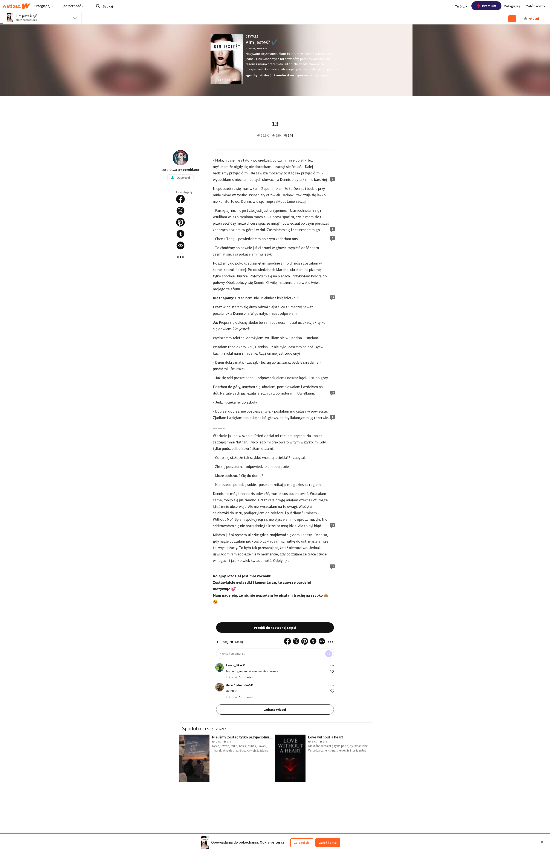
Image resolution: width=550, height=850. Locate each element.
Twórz (460, 6)
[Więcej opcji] (332, 665)
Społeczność (71, 6)
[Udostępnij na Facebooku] (180, 199)
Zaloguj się (302, 843)
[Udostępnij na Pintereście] (180, 222)
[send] (328, 653)
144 (290, 135)
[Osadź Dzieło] (180, 245)
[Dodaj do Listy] (512, 18)
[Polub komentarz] (332, 671)
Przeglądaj (42, 6)
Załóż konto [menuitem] (535, 6)
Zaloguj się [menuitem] (512, 6)
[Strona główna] (16, 6)
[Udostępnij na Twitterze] (180, 210)
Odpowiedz (246, 677)
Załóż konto (328, 843)
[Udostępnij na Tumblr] (180, 234)
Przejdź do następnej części (275, 627)
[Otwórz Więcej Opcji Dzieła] (180, 257)
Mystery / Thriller (256, 48)
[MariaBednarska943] (219, 687)
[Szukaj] (98, 6)
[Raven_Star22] (219, 667)
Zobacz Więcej (275, 709)
